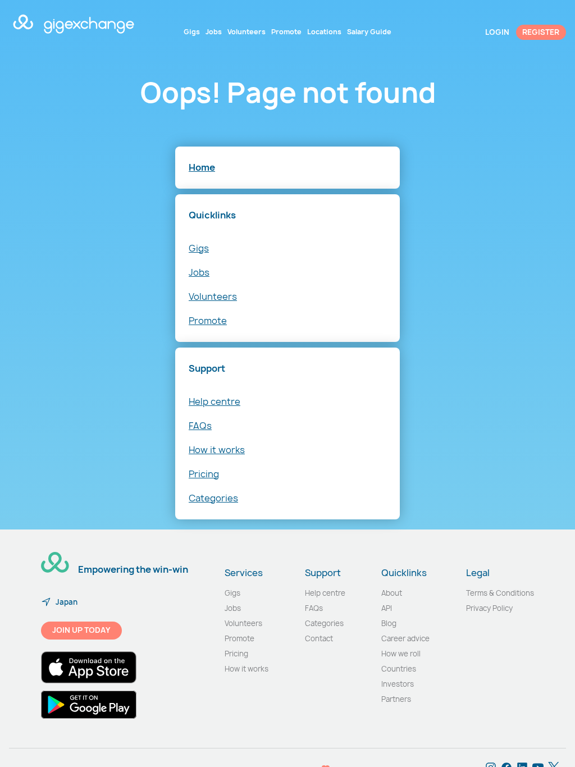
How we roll (401, 654)
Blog (388, 623)
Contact (319, 638)
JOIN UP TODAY (81, 630)
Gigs (199, 248)
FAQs (200, 425)
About (391, 593)
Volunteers (213, 296)
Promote (208, 320)
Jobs (199, 272)
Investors (397, 684)
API (386, 608)
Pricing (204, 474)
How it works (217, 450)
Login (497, 32)
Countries (398, 669)
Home (202, 167)
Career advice (405, 638)
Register (540, 32)
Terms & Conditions (500, 593)
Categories (213, 498)
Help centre (214, 401)
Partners (396, 699)
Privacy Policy (489, 608)
